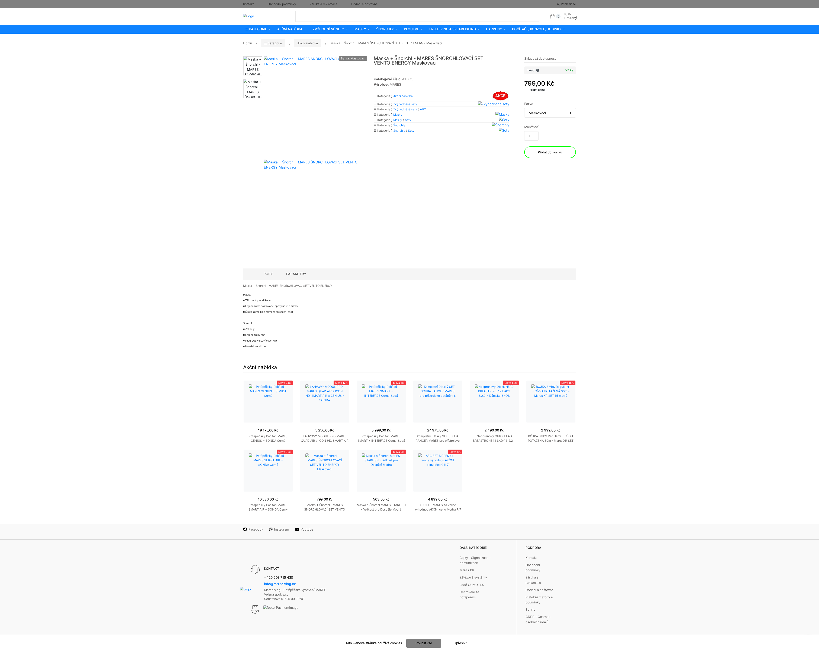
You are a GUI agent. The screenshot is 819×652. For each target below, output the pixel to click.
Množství (531, 127)
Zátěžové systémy (473, 577)
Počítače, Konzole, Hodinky (536, 29)
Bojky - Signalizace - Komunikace (475, 560)
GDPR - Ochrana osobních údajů (538, 619)
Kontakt (248, 4)
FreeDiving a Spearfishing (452, 29)
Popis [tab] (268, 274)
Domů (247, 43)
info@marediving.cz (280, 584)
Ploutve (411, 29)
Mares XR (467, 570)
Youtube (307, 529)
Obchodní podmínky (282, 4)
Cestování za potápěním (469, 594)
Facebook (255, 529)
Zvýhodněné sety (328, 29)
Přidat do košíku (550, 152)
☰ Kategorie (256, 29)
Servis (530, 609)
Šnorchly (385, 29)
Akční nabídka (289, 29)
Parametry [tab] (296, 274)
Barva (528, 104)
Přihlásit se (568, 4)
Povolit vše (423, 643)
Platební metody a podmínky (539, 599)
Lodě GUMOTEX (472, 585)
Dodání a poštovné (364, 4)
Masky (360, 29)
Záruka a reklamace (323, 4)
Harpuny (494, 29)
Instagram (281, 529)
